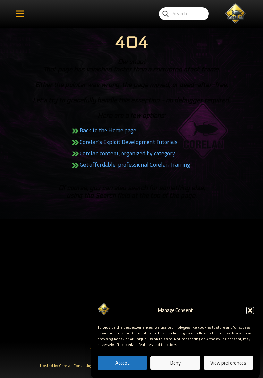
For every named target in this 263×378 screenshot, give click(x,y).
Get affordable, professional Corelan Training (135, 164)
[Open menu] (20, 14)
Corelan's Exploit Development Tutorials (129, 141)
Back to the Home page (108, 130)
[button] (250, 310)
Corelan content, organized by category (127, 153)
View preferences (228, 362)
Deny (175, 362)
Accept (122, 362)
